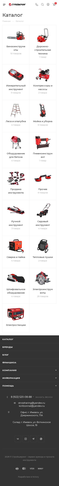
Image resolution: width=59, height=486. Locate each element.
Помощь (8, 386)
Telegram (33, 439)
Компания (9, 370)
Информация (11, 378)
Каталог (7, 339)
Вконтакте (18, 439)
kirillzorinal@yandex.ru (32, 405)
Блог (5, 355)
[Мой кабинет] (48, 4)
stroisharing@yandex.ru (31, 402)
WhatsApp (41, 439)
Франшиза (9, 362)
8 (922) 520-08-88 (21, 397)
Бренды (7, 347)
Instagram (25, 439)
